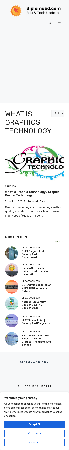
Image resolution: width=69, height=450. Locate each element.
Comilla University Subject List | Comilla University (35, 271)
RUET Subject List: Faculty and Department (33, 254)
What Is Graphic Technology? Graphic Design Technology (32, 193)
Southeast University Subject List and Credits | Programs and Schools (36, 340)
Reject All (34, 442)
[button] (50, 23)
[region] (34, 421)
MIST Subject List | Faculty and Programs (36, 322)
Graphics (10, 186)
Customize (34, 433)
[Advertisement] (34, 68)
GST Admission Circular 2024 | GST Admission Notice (36, 288)
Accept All (35, 424)
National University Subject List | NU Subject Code (34, 304)
